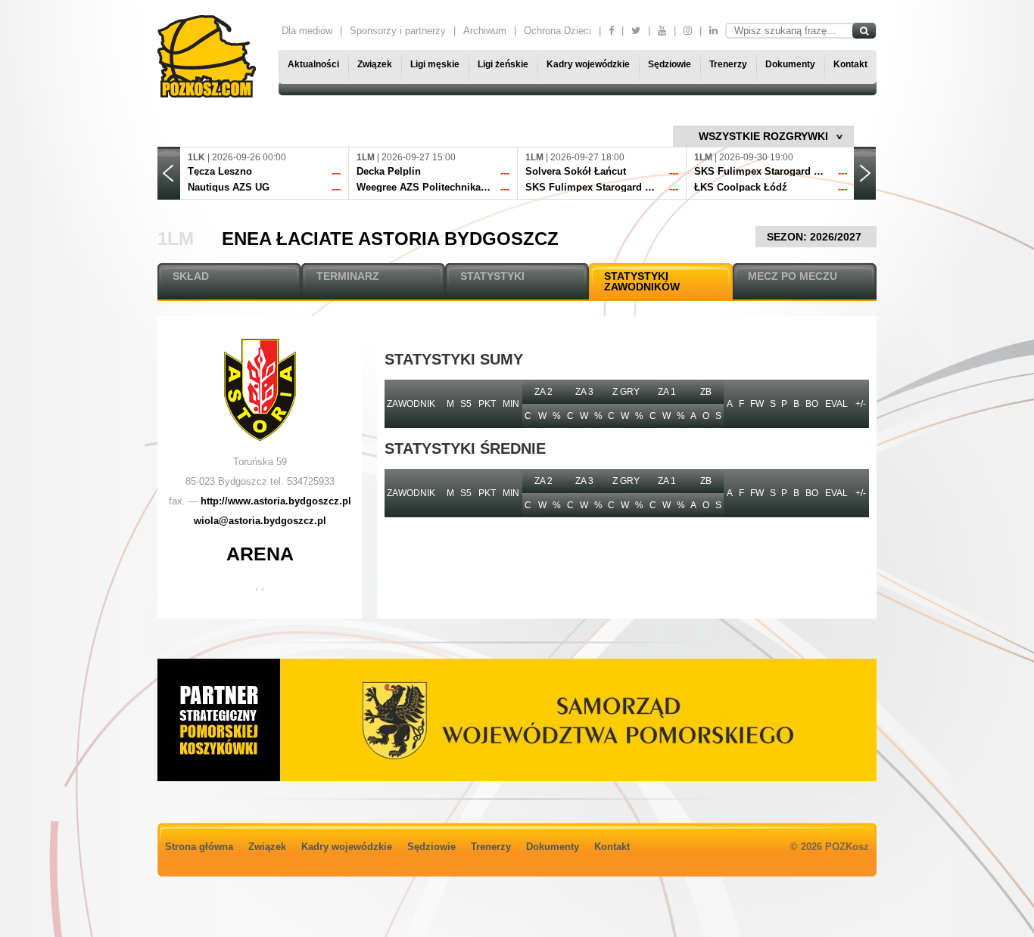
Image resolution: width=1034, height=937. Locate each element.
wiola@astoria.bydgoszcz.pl (260, 520)
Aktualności (313, 64)
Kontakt (850, 64)
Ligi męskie (434, 64)
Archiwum (484, 30)
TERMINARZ (347, 276)
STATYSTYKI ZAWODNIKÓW (642, 281)
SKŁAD (191, 276)
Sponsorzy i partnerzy (398, 30)
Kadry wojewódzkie (588, 64)
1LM (175, 238)
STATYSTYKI (492, 276)
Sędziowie (669, 64)
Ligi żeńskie (503, 64)
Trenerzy (728, 64)
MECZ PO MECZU (792, 276)
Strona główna (199, 846)
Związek (374, 64)
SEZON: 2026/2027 (815, 237)
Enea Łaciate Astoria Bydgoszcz (390, 238)
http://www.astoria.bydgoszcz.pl (276, 501)
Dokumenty (790, 64)
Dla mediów (307, 30)
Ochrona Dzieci (557, 30)
